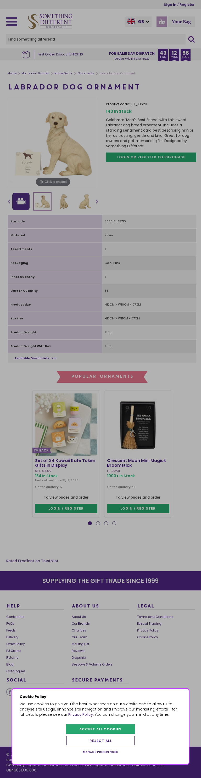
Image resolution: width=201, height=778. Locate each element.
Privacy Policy (80, 714)
